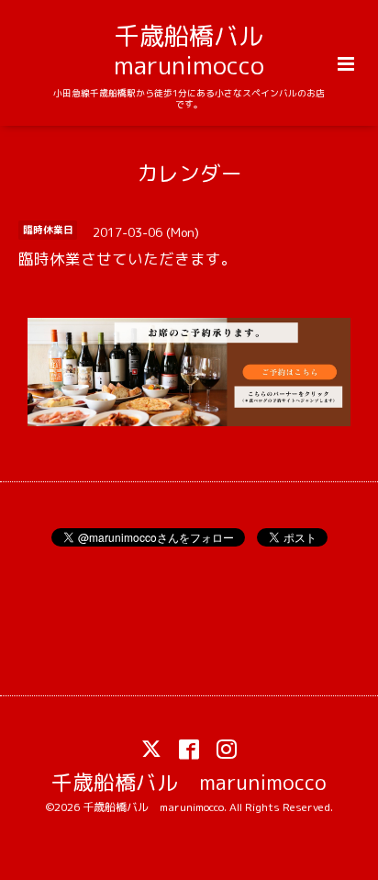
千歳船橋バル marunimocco (201, 50)
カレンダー (189, 172)
